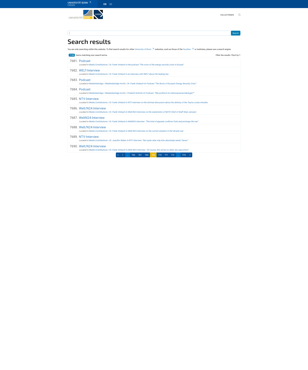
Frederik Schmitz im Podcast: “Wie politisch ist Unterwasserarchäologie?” (160, 93)
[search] (238, 16)
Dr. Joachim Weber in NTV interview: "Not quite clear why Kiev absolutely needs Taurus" (148, 140)
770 (160, 155)
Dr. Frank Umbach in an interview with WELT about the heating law (138, 74)
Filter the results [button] (223, 55)
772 (172, 155)
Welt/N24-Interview (92, 108)
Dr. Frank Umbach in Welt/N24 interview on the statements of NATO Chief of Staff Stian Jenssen (152, 112)
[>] (189, 155)
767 (140, 155)
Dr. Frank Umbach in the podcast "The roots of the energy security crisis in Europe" (146, 64)
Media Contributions (98, 64)
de (110, 4)
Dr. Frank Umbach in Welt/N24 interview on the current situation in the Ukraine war (146, 131)
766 (133, 155)
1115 (184, 155)
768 (146, 155)
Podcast (84, 61)
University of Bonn (143, 49)
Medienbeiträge (96, 83)
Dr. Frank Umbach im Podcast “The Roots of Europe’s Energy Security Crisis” (161, 83)
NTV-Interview (89, 99)
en (104, 4)
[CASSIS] (85, 14)
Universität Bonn (78, 2)
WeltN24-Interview (92, 118)
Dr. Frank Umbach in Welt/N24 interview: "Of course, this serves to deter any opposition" (149, 150)
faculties (187, 49)
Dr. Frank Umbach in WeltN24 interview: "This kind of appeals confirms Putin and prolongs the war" (153, 121)
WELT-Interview (89, 70)
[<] (118, 155)
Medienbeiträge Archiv (115, 83)
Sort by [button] (235, 55)
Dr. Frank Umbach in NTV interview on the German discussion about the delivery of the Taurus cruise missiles (158, 102)
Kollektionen (227, 15)
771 (166, 155)
